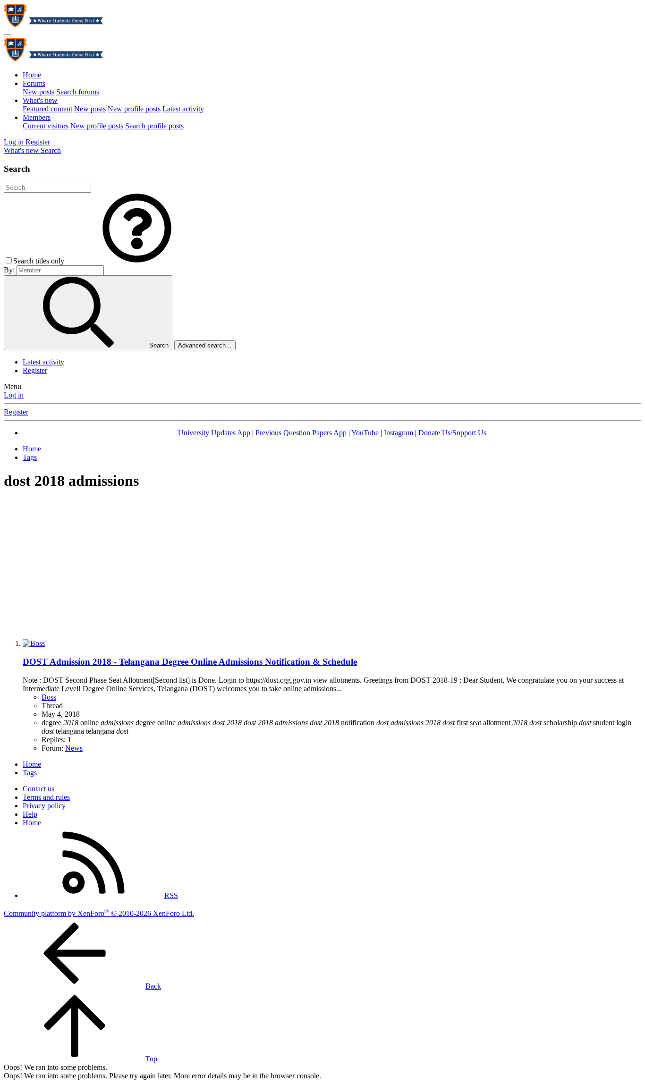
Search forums (77, 92)
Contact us (38, 789)
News (74, 748)
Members (37, 117)
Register (35, 370)
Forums (34, 83)
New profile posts (134, 109)
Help (30, 814)
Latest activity (183, 109)
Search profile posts (154, 126)
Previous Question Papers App (301, 433)
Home (32, 75)
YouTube (365, 433)
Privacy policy (44, 806)
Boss (49, 697)
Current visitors (45, 126)
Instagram (398, 433)
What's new (40, 100)
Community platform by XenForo (99, 913)
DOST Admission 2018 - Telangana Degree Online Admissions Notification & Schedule (190, 662)
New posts (38, 92)
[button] (137, 261)
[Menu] (7, 35)
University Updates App (214, 433)
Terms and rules (46, 797)
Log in (14, 395)
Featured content (47, 109)
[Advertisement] (322, 566)
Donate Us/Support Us (452, 433)
